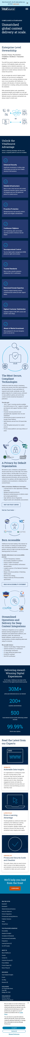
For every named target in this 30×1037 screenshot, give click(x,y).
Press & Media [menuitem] (5, 962)
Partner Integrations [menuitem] (7, 914)
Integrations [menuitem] (5, 941)
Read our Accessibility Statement (15, 584)
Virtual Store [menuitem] (5, 924)
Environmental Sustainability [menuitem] (9, 938)
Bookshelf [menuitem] (4, 904)
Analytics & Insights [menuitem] (6, 933)
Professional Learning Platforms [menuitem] (10, 916)
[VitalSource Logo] (8, 9)
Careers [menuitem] (4, 955)
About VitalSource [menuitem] (6, 952)
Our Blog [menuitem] (4, 979)
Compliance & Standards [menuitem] (8, 936)
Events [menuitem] (3, 977)
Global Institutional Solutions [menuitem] (9, 909)
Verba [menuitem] (3, 921)
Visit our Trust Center (11, 504)
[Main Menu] (27, 8)
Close (27, 3)
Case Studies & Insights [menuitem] (7, 974)
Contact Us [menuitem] (4, 957)
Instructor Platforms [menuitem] (7, 911)
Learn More (15, 888)
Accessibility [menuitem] (5, 931)
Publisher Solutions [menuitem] (6, 919)
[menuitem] (15, 943)
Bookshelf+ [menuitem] (4, 906)
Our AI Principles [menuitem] (6, 946)
